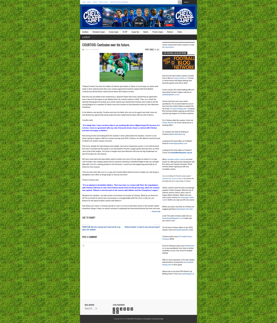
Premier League (157, 32)
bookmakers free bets (184, 209)
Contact (95, 2)
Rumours (170, 32)
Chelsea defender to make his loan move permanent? (142, 227)
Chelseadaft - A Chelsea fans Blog (153, 319)
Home (83, 2)
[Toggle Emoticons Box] (83, 245)
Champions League (99, 32)
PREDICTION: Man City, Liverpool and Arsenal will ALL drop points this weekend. (101, 228)
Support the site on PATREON (119, 2)
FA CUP (125, 32)
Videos (179, 32)
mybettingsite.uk (188, 274)
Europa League (113, 32)
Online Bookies (168, 123)
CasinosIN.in (169, 47)
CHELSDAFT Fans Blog (134, 319)
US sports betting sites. (178, 109)
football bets (189, 246)
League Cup (135, 32)
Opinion (145, 32)
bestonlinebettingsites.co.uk (173, 218)
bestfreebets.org (179, 134)
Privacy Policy (103, 2)
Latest (86, 37)
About (89, 2)
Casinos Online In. (180, 78)
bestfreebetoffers (182, 230)
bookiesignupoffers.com (178, 143)
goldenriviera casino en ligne (172, 178)
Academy (85, 32)
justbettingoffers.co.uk (170, 95)
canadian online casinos (176, 159)
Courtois (86, 49)
